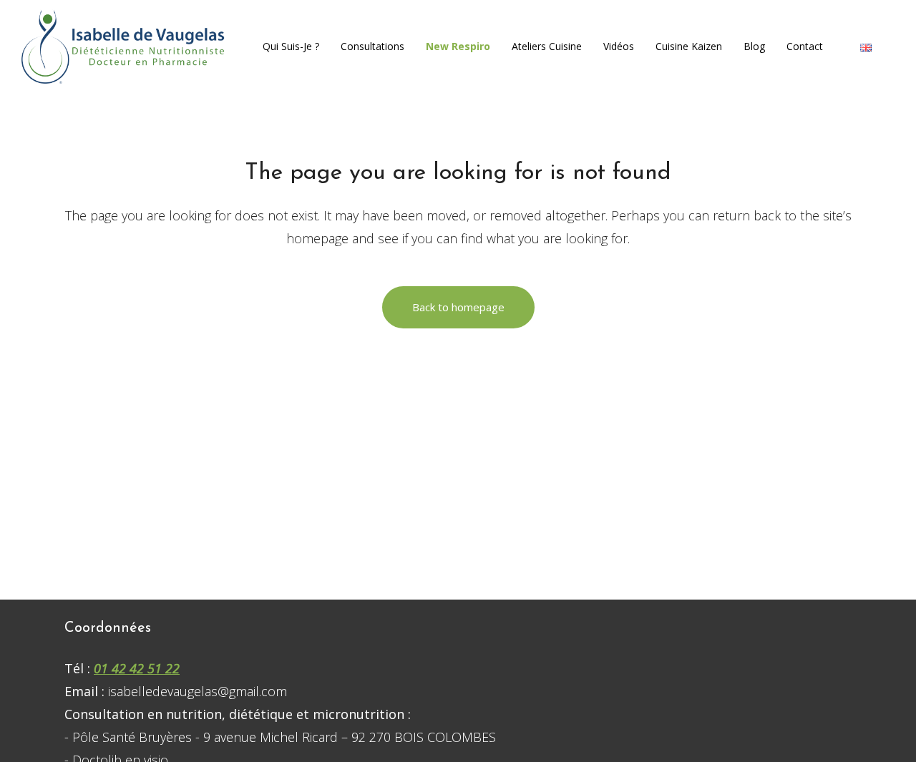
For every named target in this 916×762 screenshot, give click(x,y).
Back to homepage (458, 307)
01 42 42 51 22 (137, 668)
